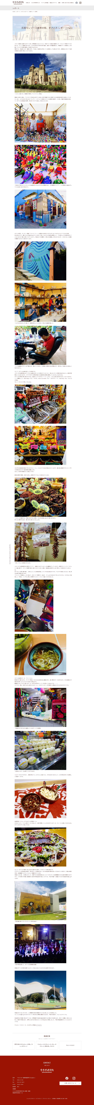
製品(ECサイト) (53, 3)
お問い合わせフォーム (70, 1083)
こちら (29, 382)
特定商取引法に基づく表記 (61, 1098)
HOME (14, 11)
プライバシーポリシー (46, 1098)
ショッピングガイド (31, 1098)
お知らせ (28, 3)
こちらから (39, 1025)
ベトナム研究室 (44, 3)
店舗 (59, 3)
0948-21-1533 (20, 1080)
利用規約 (54, 1098)
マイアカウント (39, 1098)
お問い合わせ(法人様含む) (68, 3)
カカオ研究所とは (35, 3)
